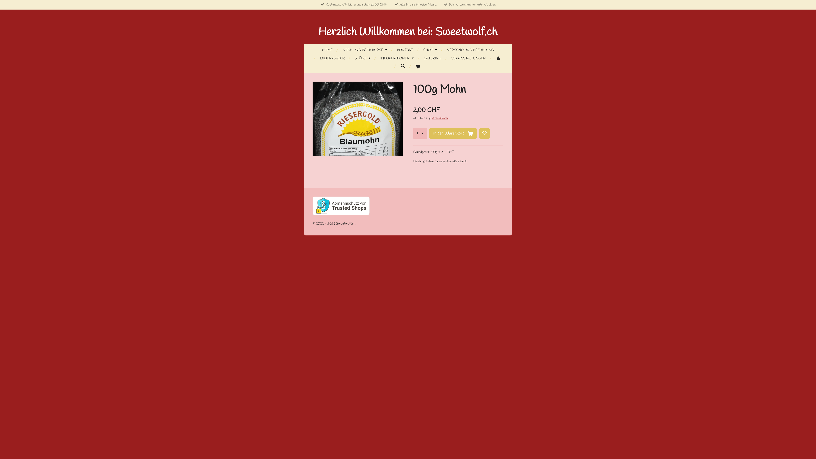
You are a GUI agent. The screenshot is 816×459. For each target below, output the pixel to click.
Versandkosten (440, 118)
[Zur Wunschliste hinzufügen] (484, 133)
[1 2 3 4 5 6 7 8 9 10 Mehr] (420, 133)
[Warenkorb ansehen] (418, 67)
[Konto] (498, 58)
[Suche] (403, 66)
